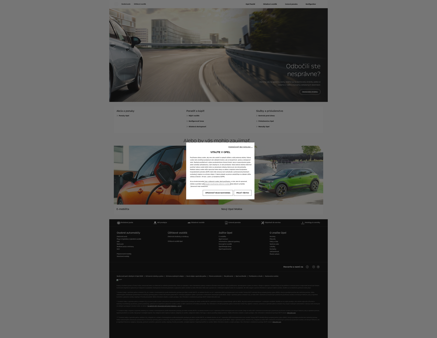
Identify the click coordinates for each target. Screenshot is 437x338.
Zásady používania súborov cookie (217, 184)
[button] (240, 147)
